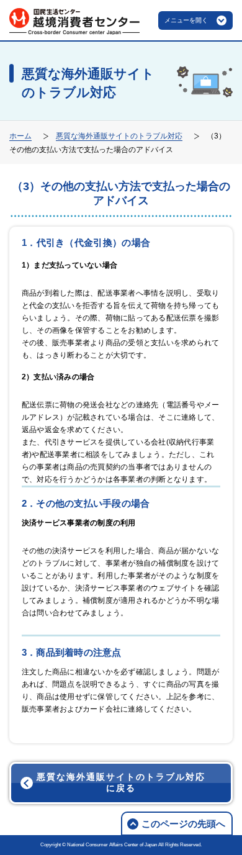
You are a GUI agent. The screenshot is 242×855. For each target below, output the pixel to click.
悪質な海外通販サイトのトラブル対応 (119, 136)
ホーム (20, 136)
